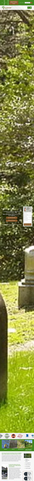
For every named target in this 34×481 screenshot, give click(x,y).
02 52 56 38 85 (4, 2)
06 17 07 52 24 (8, 2)
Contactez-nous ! (11, 220)
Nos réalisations (11, 217)
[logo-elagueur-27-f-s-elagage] (6, 7)
